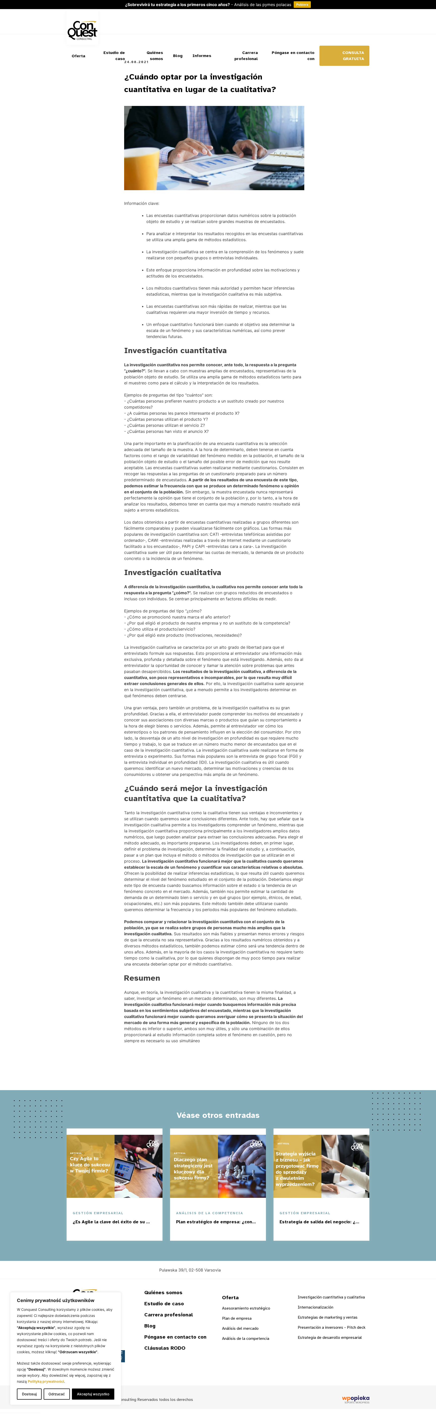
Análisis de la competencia (245, 1338)
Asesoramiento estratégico (246, 1308)
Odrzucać (56, 1394)
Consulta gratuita (353, 55)
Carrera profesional (246, 55)
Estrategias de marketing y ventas (328, 1317)
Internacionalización (315, 1307)
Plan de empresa (237, 1318)
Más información (127, 1232)
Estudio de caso (114, 55)
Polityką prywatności (46, 1381)
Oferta (78, 56)
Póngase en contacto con (293, 55)
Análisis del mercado (240, 1328)
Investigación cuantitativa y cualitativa (331, 1297)
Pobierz (302, 5)
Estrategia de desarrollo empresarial (330, 1337)
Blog (177, 55)
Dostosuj (29, 1394)
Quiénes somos (155, 55)
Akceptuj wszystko (93, 1394)
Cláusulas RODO (164, 1348)
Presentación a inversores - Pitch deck (332, 1327)
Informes (202, 55)
